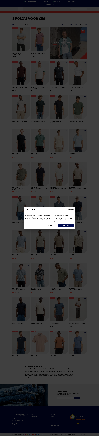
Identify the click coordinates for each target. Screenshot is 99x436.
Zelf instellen (49, 225)
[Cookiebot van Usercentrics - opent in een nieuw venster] (69, 209)
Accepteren (66, 225)
